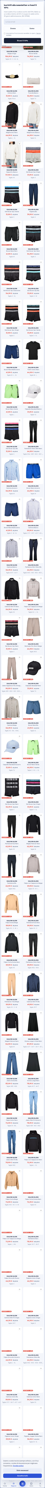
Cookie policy (18, 1466)
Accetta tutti (22, 1476)
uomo (32, 28)
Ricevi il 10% (22, 41)
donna (13, 28)
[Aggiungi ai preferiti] (19, 64)
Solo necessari (22, 1470)
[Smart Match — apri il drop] (22, 1484)
